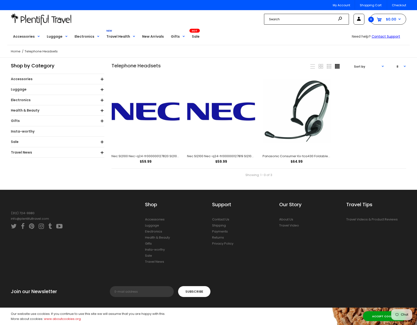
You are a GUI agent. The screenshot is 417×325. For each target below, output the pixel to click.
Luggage (152, 225)
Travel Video (289, 225)
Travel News (154, 261)
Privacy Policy (222, 243)
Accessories (155, 219)
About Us (286, 219)
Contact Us (220, 219)
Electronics (153, 231)
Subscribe (194, 291)
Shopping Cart (371, 5)
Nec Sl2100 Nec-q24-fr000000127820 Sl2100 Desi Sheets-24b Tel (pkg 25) (168, 156)
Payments (220, 231)
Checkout (399, 5)
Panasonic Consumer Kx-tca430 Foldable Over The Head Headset (315, 156)
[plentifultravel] (41, 24)
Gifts (148, 243)
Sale (148, 255)
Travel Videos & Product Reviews (372, 219)
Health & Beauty (157, 237)
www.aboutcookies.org (62, 319)
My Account (341, 5)
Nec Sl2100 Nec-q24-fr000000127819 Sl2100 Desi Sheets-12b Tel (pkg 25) (243, 156)
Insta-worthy (155, 249)
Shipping (219, 225)
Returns (218, 237)
